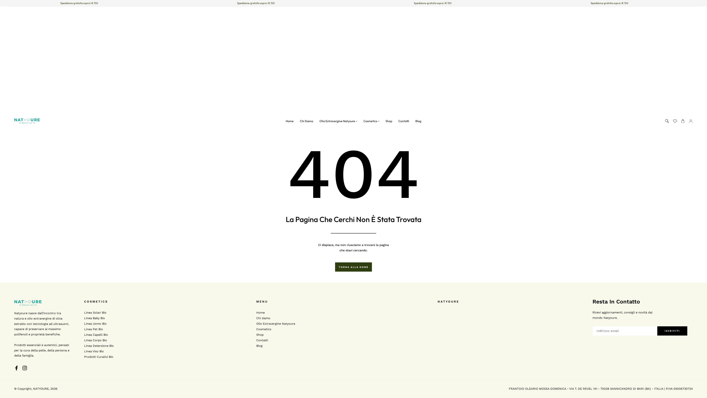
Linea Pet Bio (93, 329)
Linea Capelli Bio (96, 334)
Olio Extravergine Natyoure (275, 323)
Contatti (262, 340)
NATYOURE (41, 388)
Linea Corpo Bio (95, 340)
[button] (683, 121)
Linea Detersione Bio (99, 346)
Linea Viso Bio (94, 351)
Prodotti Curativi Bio (98, 357)
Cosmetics (263, 329)
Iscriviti (672, 330)
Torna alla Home (353, 267)
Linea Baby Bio (94, 318)
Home (260, 312)
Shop (260, 334)
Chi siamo (263, 318)
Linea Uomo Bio (95, 323)
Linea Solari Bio (95, 312)
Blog (259, 346)
